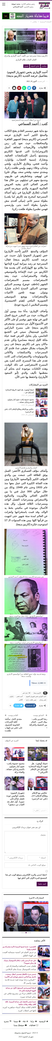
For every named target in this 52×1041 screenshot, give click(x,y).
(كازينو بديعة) (37, 693)
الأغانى (21, 700)
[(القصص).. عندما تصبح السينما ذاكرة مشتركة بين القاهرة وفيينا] (44, 951)
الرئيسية (42, 1021)
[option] (26, 916)
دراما (32, 1021)
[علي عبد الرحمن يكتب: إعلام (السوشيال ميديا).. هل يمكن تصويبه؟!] (44, 965)
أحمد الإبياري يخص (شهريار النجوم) (36, 696)
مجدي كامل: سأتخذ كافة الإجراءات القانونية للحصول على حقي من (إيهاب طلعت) (13, 725)
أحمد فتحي (20, 696)
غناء (24, 1021)
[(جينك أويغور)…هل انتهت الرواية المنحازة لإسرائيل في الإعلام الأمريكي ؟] (42, 393)
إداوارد (11, 696)
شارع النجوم (35, 66)
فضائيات (32, 1025)
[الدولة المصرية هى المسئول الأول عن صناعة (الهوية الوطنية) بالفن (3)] (44, 992)
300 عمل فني (26, 693)
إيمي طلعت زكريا (31, 700)
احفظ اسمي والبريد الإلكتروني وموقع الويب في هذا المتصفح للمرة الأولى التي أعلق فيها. (26, 876)
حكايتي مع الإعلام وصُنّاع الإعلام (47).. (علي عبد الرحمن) (28, 926)
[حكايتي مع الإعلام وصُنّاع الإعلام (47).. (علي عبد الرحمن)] (42, 412)
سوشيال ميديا (19, 1025)
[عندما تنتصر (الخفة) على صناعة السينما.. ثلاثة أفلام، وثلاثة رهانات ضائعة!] (44, 1006)
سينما (16, 1021)
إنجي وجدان (42, 700)
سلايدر (44, 66)
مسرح (26, 66)
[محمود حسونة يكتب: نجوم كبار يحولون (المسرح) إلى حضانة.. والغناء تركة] (42, 402)
